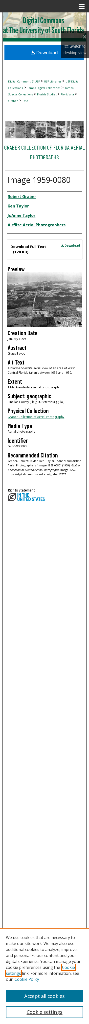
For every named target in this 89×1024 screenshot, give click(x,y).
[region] (44, 976)
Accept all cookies (44, 996)
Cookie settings (45, 1012)
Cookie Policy (27, 979)
